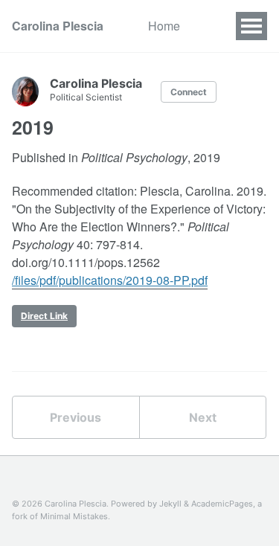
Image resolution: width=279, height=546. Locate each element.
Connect (188, 91)
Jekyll (170, 503)
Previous (75, 417)
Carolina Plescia (57, 25)
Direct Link (44, 315)
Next (203, 417)
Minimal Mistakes (74, 516)
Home (164, 25)
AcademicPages (222, 503)
